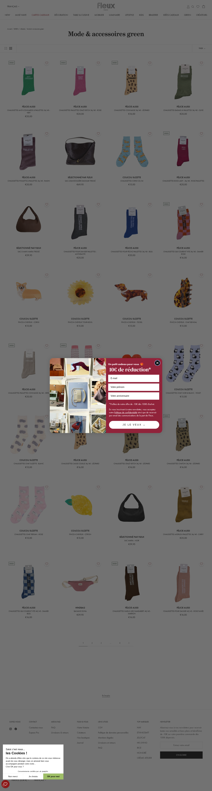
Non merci (13, 776)
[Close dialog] (157, 362)
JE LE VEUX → (134, 425)
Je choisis (33, 776)
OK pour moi (53, 776)
